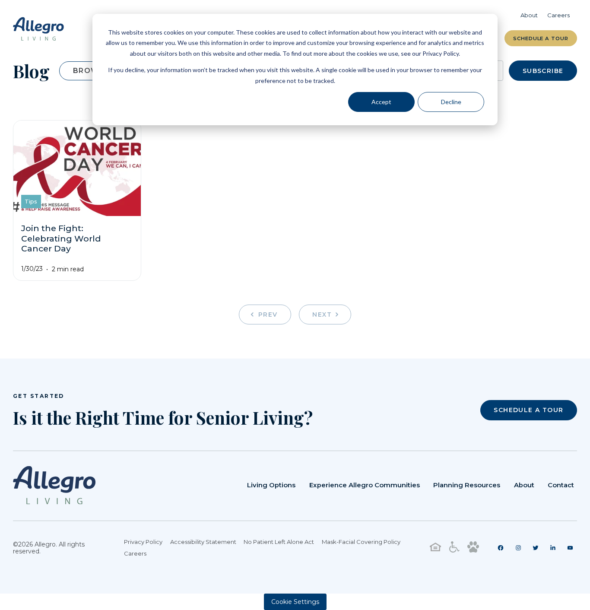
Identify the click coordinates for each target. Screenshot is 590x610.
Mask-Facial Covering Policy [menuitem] (361, 541)
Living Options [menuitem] (271, 485)
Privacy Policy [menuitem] (143, 541)
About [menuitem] (529, 15)
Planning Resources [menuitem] (466, 485)
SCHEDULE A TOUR (528, 410)
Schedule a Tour (540, 38)
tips (31, 201)
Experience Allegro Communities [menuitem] (364, 485)
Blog (31, 70)
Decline (451, 101)
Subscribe (543, 71)
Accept (381, 101)
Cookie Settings (295, 602)
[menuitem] (501, 548)
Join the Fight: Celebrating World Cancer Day (61, 238)
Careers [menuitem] (558, 15)
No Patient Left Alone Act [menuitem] (279, 541)
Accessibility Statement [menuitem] (203, 541)
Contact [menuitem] (561, 485)
